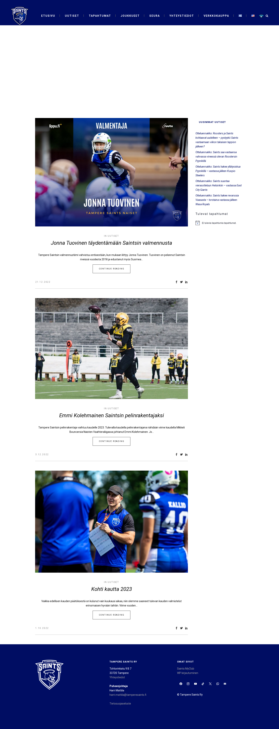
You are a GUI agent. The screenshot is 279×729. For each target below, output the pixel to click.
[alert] (219, 223)
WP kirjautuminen (187, 672)
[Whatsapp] (217, 684)
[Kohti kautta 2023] (111, 522)
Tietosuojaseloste (120, 703)
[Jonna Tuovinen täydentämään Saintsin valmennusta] (111, 172)
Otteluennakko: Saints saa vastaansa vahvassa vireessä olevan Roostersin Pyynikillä (216, 156)
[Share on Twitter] (181, 281)
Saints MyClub (185, 668)
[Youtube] (195, 684)
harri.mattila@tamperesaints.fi (128, 694)
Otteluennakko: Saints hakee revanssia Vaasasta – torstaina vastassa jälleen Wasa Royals (217, 200)
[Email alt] (225, 684)
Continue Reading (111, 269)
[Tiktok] (203, 684)
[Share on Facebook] (176, 281)
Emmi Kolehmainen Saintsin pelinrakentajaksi (111, 415)
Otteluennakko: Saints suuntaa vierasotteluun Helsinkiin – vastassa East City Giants (218, 185)
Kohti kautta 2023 (111, 589)
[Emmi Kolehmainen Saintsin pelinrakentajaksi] (111, 348)
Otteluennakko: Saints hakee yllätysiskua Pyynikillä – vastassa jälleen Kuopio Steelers (217, 171)
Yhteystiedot (117, 677)
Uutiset (113, 236)
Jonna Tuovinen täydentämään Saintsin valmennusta (111, 243)
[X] (210, 684)
